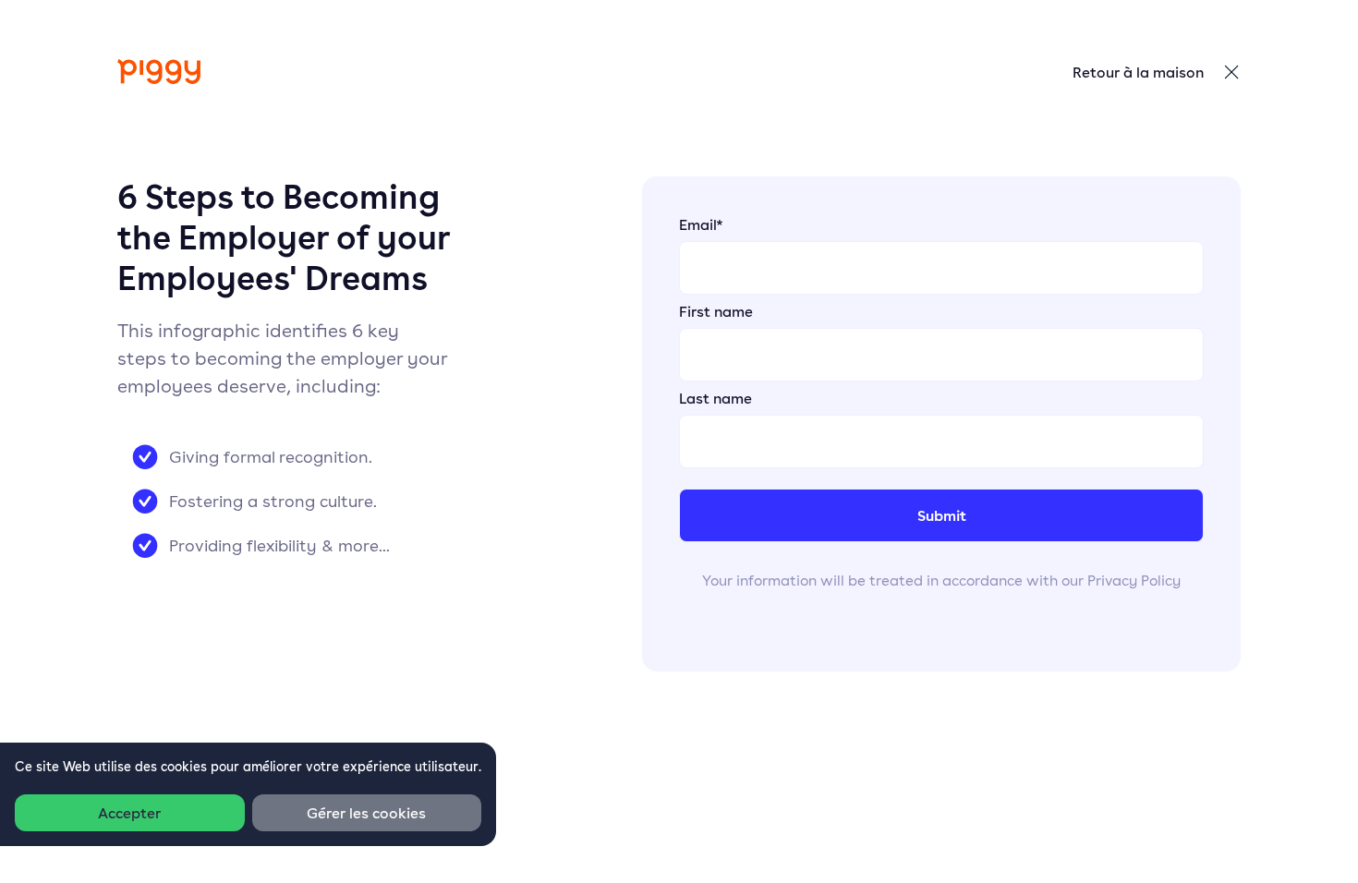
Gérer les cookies (366, 813)
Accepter (129, 813)
